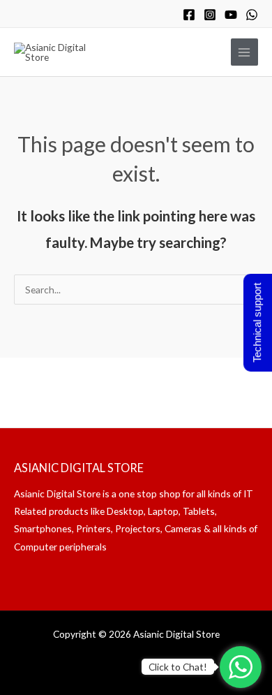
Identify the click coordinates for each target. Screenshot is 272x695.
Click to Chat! (178, 667)
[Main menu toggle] (244, 52)
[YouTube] (231, 14)
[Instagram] (210, 14)
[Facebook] (189, 14)
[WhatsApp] (251, 14)
